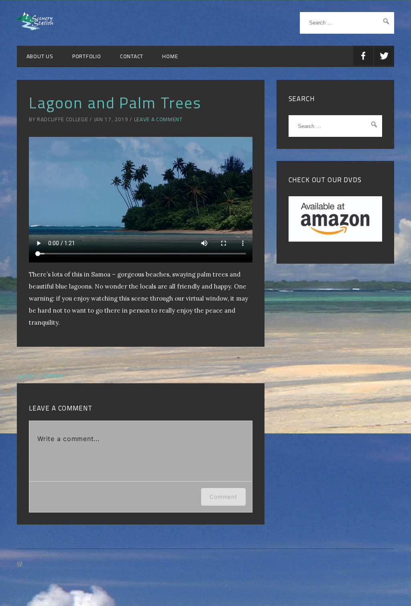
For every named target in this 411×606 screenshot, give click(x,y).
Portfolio (86, 56)
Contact (131, 56)
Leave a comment (158, 119)
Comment (223, 496)
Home (170, 56)
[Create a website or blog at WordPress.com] (19, 564)
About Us (39, 56)
